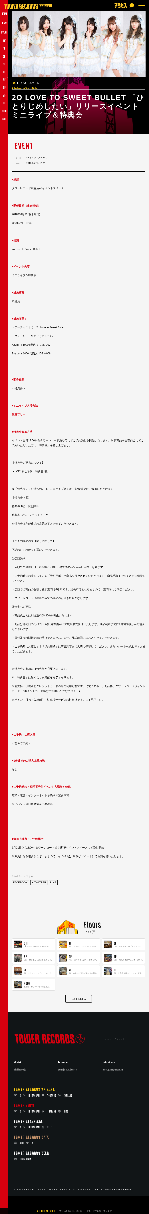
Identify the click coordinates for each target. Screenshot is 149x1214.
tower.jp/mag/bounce (67, 1069)
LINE (53, 882)
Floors (92, 924)
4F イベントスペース (28, 83)
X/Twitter (39, 882)
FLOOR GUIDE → (78, 998)
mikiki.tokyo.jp (20, 1069)
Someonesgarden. (116, 1189)
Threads (68, 1095)
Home (107, 1039)
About (119, 1039)
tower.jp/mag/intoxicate (113, 1069)
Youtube (51, 1095)
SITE (66, 1111)
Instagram (34, 1095)
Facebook (20, 882)
